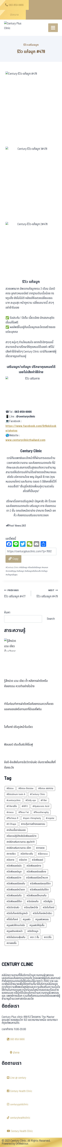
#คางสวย (40, 848)
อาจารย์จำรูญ (11, 571)
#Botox (10, 788)
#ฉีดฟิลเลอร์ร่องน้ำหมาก (37, 878)
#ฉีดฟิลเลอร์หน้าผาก (16, 889)
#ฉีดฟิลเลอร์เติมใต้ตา (39, 889)
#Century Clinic (37, 794)
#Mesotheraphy (41, 812)
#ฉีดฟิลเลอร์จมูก (14, 871)
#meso (10, 812)
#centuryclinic (14, 800)
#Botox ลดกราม (45, 788)
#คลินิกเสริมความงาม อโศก (19, 848)
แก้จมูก (44, 571)
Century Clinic (12, 567)
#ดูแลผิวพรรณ (42, 919)
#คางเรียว (11, 854)
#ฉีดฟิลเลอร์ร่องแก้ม (16, 883)
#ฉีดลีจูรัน (48, 901)
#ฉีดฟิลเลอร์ (37, 860)
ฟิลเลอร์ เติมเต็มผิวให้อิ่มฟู (18, 744)
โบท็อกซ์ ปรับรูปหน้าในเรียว (18, 727)
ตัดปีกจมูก (23, 567)
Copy (15, 558)
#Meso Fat (23, 812)
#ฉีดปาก (23, 860)
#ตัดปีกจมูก (32, 931)
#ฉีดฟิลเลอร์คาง (34, 866)
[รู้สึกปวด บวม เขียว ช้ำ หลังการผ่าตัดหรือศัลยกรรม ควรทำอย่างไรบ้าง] (10, 644)
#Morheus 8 (12, 818)
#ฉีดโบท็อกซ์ (48, 907)
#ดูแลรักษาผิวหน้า (15, 931)
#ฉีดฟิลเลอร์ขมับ (14, 866)
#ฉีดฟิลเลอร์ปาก (14, 878)
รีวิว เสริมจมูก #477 (14, 594)
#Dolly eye (30, 800)
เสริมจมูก (20, 571)
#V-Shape (11, 824)
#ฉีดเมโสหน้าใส (31, 907)
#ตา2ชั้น (47, 937)
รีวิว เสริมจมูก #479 (47, 594)
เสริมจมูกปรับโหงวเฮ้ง (33, 571)
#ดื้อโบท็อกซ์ (12, 919)
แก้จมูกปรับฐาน (11, 574)
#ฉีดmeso (43, 854)
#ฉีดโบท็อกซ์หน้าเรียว (42, 913)
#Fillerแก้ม (12, 806)
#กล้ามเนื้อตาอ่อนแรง (16, 830)
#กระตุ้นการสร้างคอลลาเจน (33, 824)
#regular (50, 818)
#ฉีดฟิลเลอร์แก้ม (14, 895)
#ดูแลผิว (26, 919)
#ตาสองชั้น (12, 943)
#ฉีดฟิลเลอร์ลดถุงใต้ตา (40, 883)
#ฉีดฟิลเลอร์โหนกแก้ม (36, 895)
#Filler (44, 800)
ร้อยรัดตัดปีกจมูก (34, 567)
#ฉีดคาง (10, 860)
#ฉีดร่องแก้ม (33, 901)
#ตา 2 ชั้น (34, 937)
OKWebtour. (22, 1143)
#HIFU (25, 806)
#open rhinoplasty (32, 818)
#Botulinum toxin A (16, 794)
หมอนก (45, 567)
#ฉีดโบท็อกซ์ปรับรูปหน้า (17, 913)
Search (51, 618)
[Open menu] (53, 27)
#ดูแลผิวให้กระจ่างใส (16, 925)
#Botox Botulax (25, 788)
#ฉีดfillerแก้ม (26, 854)
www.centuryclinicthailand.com (25, 440)
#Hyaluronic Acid (41, 806)
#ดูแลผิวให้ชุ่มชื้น (36, 925)
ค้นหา (7, 612)
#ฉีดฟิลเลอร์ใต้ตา (14, 901)
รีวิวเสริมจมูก (31, 45)
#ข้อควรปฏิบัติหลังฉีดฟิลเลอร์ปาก (22, 836)
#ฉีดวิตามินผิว (13, 907)
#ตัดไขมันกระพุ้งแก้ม (16, 937)
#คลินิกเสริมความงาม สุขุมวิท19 (21, 842)
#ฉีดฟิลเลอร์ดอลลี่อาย (36, 871)
